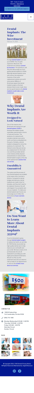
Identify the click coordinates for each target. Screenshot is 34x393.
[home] (7, 17)
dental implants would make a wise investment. (17, 91)
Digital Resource (27, 365)
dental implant (16, 60)
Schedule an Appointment (17, 9)
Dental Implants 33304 (13, 128)
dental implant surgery (19, 240)
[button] (31, 17)
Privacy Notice (26, 363)
